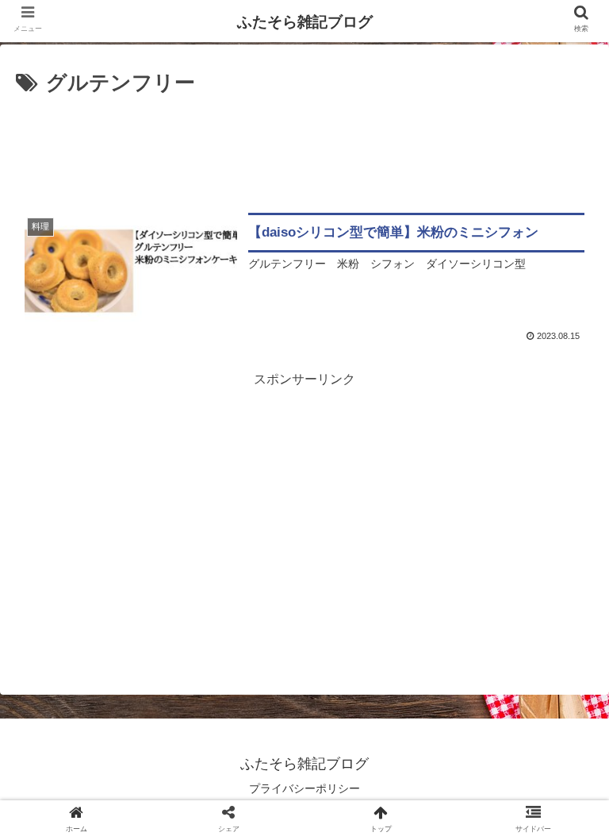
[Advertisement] (304, 145)
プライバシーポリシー (304, 788)
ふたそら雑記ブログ (305, 21)
